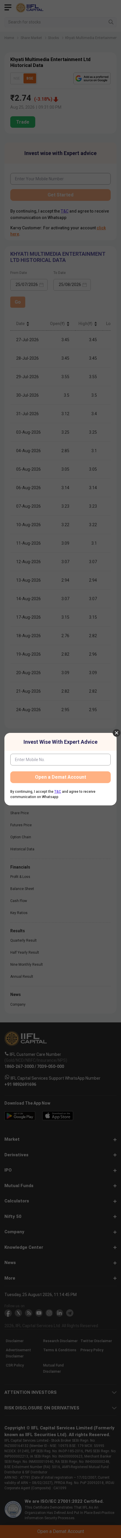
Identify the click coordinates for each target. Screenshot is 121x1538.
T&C (57, 792)
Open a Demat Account (60, 777)
